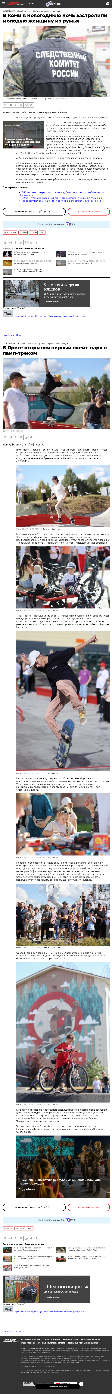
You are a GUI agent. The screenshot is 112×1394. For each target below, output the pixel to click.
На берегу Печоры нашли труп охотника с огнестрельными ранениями (63, 201)
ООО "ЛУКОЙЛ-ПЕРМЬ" (13, 431)
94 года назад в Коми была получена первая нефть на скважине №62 (33, 1258)
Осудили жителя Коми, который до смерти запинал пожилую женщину (86, 262)
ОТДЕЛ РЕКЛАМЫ (28, 1343)
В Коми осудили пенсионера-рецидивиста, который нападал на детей (32, 262)
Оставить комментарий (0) (89, 212)
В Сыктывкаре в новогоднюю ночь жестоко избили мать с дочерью (86, 253)
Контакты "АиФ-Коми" (90, 1340)
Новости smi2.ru (12, 335)
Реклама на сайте (52, 1340)
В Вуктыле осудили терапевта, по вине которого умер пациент (31, 253)
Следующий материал (57, 1386)
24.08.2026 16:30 (9, 343)
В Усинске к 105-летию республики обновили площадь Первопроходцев (59, 1181)
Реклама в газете (70, 1340)
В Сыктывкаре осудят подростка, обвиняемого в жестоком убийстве (29, 271)
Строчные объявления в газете (51, 1343)
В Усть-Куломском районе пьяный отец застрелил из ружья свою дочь (62, 198)
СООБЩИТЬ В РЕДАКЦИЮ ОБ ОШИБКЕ (83, 1343)
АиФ (73, 99)
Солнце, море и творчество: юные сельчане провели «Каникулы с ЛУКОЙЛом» (86, 1249)
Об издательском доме (31, 1340)
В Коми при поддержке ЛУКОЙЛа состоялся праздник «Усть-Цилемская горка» (87, 1258)
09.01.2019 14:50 (9, 11)
